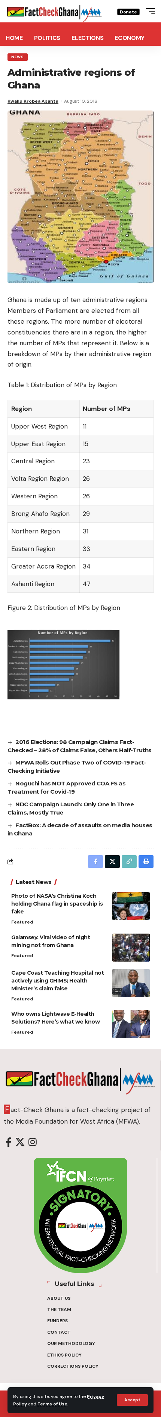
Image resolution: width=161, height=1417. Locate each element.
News (17, 56)
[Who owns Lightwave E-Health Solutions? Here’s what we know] (131, 1024)
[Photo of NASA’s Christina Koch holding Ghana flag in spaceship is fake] (131, 906)
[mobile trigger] (148, 11)
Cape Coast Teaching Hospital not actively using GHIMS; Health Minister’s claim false (57, 980)
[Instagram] (33, 1142)
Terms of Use (52, 1404)
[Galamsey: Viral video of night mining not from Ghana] (131, 948)
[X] (20, 1142)
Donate (128, 12)
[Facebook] (8, 1142)
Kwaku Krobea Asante (32, 101)
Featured (22, 922)
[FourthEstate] (54, 11)
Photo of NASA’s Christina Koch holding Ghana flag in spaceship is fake (57, 904)
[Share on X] (112, 861)
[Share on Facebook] (95, 861)
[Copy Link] (129, 861)
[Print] (146, 861)
